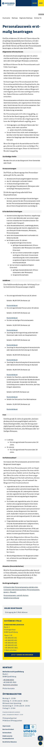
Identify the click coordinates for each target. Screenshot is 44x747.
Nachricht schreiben (10, 685)
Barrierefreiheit (8, 729)
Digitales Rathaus (25, 18)
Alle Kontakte (9, 688)
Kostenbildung (12, 305)
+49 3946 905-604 (10, 645)
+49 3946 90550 (8, 680)
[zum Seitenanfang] (40, 743)
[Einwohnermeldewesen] (22, 637)
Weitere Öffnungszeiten (13, 721)
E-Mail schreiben (10, 650)
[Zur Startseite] (8, 4)
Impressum (6, 726)
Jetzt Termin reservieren (22, 655)
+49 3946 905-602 (10, 640)
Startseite (6, 18)
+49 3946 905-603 (10, 643)
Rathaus (15, 18)
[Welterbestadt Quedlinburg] (22, 678)
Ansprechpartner (10, 718)
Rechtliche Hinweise (10, 742)
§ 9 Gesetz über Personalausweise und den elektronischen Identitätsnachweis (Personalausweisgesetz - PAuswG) (22, 589)
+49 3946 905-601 (10, 638)
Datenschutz (7, 733)
